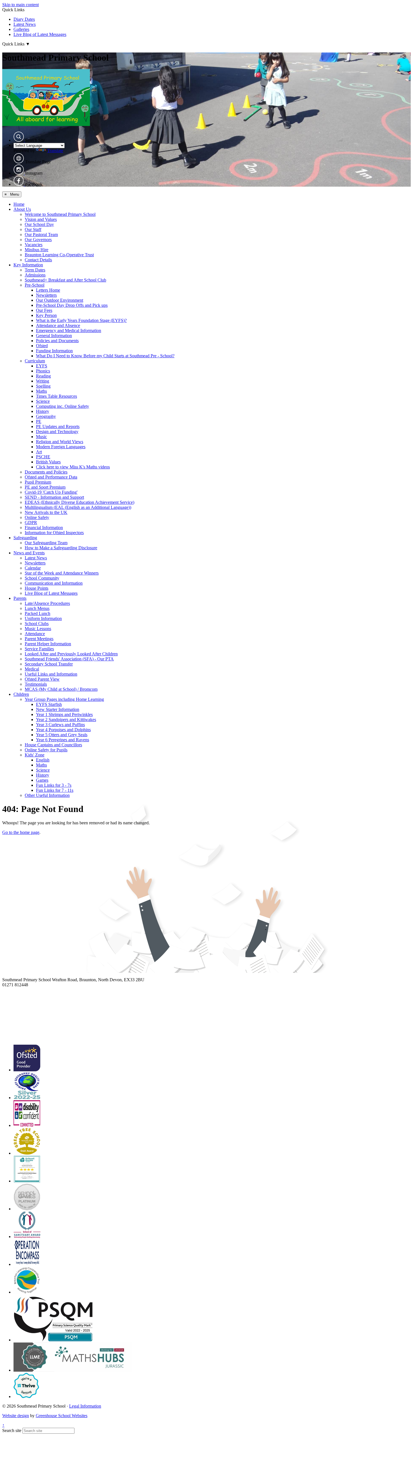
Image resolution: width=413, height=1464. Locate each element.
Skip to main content (20, 4)
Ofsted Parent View (42, 679)
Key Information (28, 264)
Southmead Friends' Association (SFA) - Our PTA (69, 658)
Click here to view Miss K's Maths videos (73, 467)
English (42, 760)
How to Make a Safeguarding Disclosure (61, 547)
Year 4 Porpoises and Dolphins (63, 729)
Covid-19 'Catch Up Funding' (51, 492)
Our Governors (38, 239)
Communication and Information (54, 583)
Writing (42, 381)
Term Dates (35, 269)
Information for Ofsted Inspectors (54, 532)
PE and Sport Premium (45, 487)
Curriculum (35, 360)
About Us (22, 209)
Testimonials (36, 684)
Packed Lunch (37, 613)
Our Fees (44, 310)
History (42, 411)
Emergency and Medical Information (68, 330)
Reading (43, 376)
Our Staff (33, 229)
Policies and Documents (57, 340)
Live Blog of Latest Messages (39, 34)
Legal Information (85, 1406)
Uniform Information (43, 618)
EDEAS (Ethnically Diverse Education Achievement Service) (79, 502)
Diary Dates (24, 19)
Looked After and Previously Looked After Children (71, 653)
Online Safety (37, 517)
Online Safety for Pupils (46, 749)
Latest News (24, 24)
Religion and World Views (59, 441)
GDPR (31, 522)
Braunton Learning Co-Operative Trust (59, 254)
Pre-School (34, 285)
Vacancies (33, 244)
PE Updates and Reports (58, 426)
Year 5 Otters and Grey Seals (61, 734)
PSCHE (43, 456)
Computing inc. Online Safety (62, 406)
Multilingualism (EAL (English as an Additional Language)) (78, 507)
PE (38, 421)
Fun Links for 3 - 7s (53, 785)
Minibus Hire (36, 249)
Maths (41, 391)
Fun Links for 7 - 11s (54, 790)
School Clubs (37, 623)
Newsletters (46, 295)
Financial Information (44, 527)
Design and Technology (57, 431)
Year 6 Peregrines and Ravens (62, 739)
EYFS (41, 365)
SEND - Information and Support (54, 497)
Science (43, 401)
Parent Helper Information (48, 643)
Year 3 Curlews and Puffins (60, 724)
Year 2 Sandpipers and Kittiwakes (66, 719)
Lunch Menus (37, 608)
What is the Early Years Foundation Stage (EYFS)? (81, 320)
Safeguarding (25, 537)
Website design (15, 1415)
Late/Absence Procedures (47, 603)
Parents (19, 598)
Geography (46, 416)
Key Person (46, 315)
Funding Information (54, 350)
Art (39, 451)
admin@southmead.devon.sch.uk (31, 989)
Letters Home (48, 290)
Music (41, 436)
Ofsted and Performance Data (51, 477)
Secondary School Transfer (49, 664)
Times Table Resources (56, 396)
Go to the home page (20, 832)
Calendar (33, 568)
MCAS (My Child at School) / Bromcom (61, 689)
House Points (36, 588)
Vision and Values (41, 219)
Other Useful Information (47, 795)
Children (21, 694)
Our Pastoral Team (41, 234)
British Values (48, 461)
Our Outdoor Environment (59, 300)
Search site (11, 1430)
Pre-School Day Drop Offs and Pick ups (72, 305)
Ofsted (42, 345)
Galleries (21, 29)
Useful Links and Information (51, 674)
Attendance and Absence (58, 325)
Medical (32, 669)
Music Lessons (38, 628)
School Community (42, 578)
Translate (55, 150)
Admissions (35, 275)
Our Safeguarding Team (46, 542)
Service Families (39, 648)
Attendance (35, 633)
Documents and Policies (46, 472)
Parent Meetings (39, 638)
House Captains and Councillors (53, 744)
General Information (54, 335)
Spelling (43, 386)
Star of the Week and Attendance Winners (62, 573)
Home (18, 204)
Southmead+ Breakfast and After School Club (65, 280)
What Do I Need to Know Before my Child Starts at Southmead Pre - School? (105, 355)
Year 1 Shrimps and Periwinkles (64, 714)
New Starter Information (57, 709)
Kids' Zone (34, 754)
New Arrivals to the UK (46, 512)
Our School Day (39, 224)
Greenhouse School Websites (61, 1415)
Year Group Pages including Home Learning (64, 699)
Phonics (43, 371)
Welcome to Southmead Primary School (60, 214)
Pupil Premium (38, 482)
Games (42, 780)
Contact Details (38, 259)
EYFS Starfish (49, 704)
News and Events (29, 552)
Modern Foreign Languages (60, 446)
